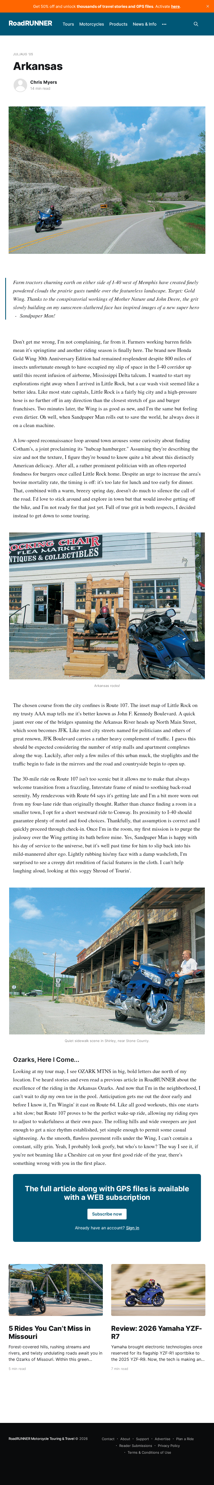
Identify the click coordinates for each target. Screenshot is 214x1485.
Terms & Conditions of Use (149, 1452)
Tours (68, 24)
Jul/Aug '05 (23, 54)
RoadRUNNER (30, 23)
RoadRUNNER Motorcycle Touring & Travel (41, 1438)
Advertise (162, 1439)
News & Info (145, 24)
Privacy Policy (169, 1446)
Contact (108, 1439)
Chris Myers (43, 82)
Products (118, 24)
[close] (208, 6)
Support (142, 1439)
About (125, 1439)
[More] (164, 24)
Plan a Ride (185, 1439)
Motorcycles (91, 24)
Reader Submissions (135, 1446)
